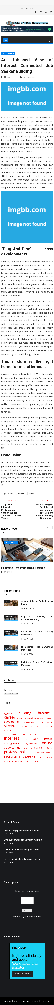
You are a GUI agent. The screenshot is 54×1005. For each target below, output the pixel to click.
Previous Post (10, 500)
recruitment (14, 756)
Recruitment (9, 616)
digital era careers (31, 722)
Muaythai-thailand (30, 744)
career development (25, 718)
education (9, 726)
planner (38, 747)
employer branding (24, 726)
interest (21, 494)
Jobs (6, 647)
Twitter (40, 11)
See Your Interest (33, 916)
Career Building (8, 53)
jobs (25, 739)
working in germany (11, 761)
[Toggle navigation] (5, 40)
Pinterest (50, 11)
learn (35, 739)
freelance (48, 726)
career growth (39, 718)
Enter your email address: (27, 890)
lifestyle (47, 738)
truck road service (45, 757)
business (45, 713)
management (11, 743)
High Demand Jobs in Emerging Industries (23, 858)
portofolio (48, 748)
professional (14, 752)
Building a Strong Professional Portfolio (23, 567)
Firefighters (38, 726)
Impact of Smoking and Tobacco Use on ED (20, 734)
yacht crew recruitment (29, 761)
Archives (8, 690)
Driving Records (46, 722)
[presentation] (47, 527)
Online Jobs (9, 632)
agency (8, 713)
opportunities (13, 747)
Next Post (46, 500)
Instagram (45, 11)
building (11, 494)
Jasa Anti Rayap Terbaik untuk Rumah (21, 830)
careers (49, 718)
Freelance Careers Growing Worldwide (22, 849)
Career (7, 601)
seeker (31, 494)
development (13, 722)
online (47, 743)
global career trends (11, 730)
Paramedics (27, 748)
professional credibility (43, 753)
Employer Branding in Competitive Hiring (23, 839)
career (9, 717)
